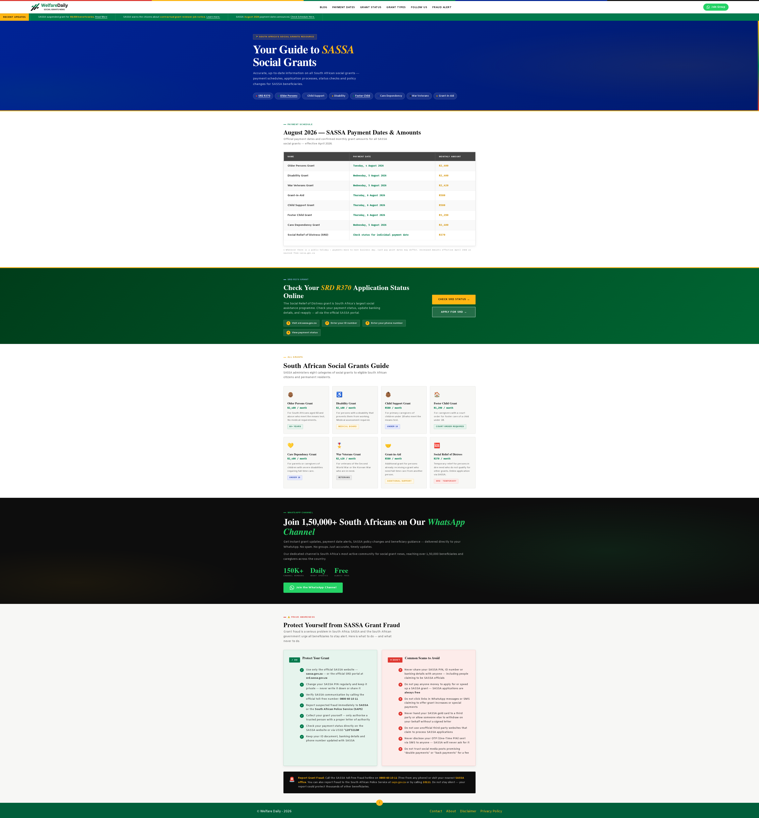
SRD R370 (264, 96)
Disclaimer (468, 811)
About (451, 811)
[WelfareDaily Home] (49, 7)
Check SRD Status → (454, 299)
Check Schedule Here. (261, 17)
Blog (323, 7)
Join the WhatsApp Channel (316, 587)
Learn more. (171, 17)
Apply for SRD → (454, 312)
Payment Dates (343, 7)
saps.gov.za (399, 782)
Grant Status (370, 7)
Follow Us (419, 7)
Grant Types (396, 7)
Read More (59, 17)
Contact (436, 811)
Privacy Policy (491, 811)
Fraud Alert (442, 7)
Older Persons (288, 96)
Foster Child (362, 96)
